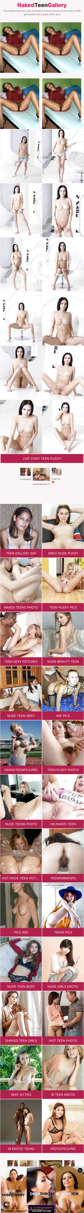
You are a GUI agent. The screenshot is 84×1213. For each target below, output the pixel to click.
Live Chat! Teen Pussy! (42, 458)
